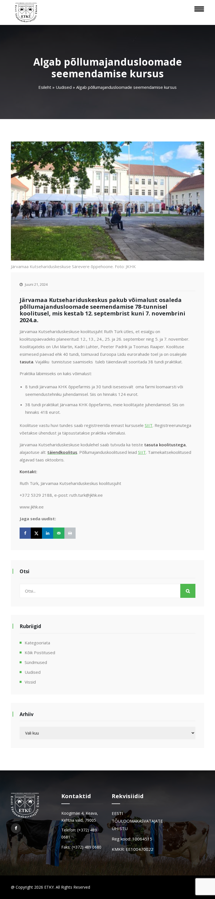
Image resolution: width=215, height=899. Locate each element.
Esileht (44, 87)
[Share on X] (36, 533)
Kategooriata (37, 642)
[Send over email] (58, 533)
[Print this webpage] (70, 533)
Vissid (30, 682)
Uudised (64, 87)
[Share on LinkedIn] (47, 533)
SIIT (149, 425)
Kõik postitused (40, 652)
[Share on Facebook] (25, 533)
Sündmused (36, 662)
